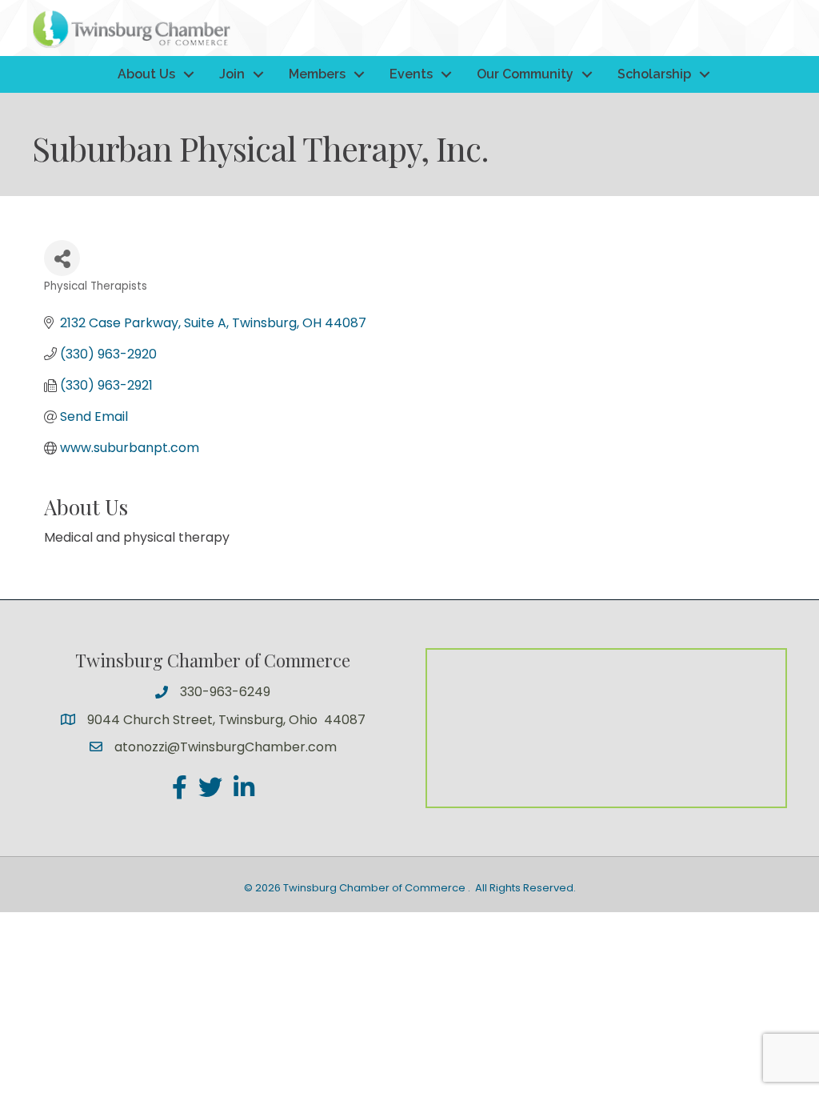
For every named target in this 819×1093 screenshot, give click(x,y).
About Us (146, 74)
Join (232, 74)
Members (317, 74)
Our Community (525, 74)
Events (411, 74)
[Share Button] (62, 258)
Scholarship (654, 74)
